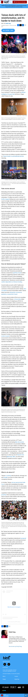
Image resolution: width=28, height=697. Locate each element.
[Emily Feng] (4, 634)
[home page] (6, 2)
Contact (16, 676)
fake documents (19, 442)
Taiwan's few (20, 454)
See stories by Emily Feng (15, 646)
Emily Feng (8, 23)
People (4, 679)
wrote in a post (5, 336)
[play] (2, 695)
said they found (17, 272)
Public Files (17, 679)
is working (8, 475)
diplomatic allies (11, 456)
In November (17, 299)
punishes (3, 494)
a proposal (23, 538)
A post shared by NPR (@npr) (14, 621)
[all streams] (26, 695)
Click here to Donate (20, 2)
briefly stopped (5, 199)
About (4, 676)
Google (5, 477)
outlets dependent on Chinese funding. (11, 282)
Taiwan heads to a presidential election (13, 156)
